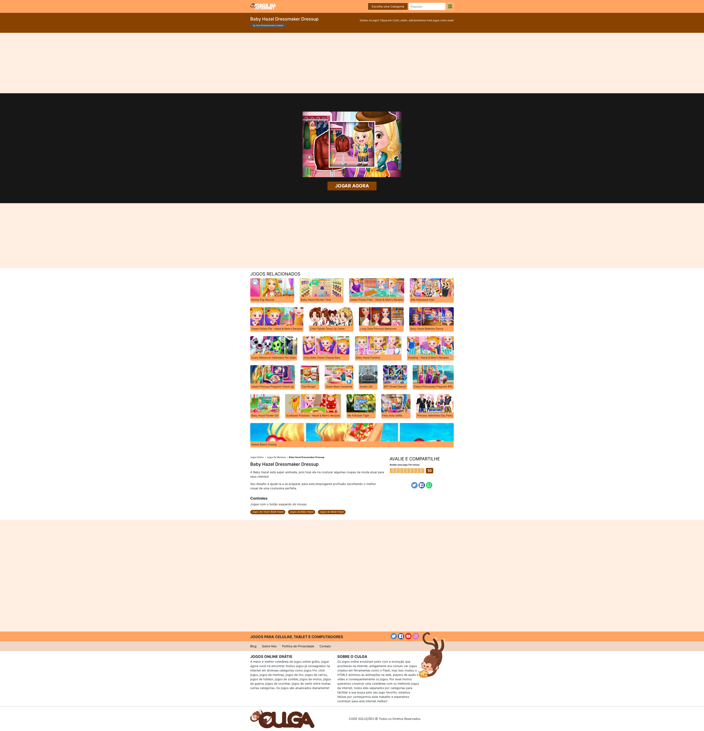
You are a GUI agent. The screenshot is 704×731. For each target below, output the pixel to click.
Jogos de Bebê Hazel (332, 511)
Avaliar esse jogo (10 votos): (405, 464)
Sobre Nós (269, 646)
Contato (325, 646)
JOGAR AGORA (352, 186)
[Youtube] (408, 636)
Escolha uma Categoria (388, 6)
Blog (253, 646)
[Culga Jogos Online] (282, 718)
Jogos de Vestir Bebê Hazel (268, 511)
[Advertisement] (352, 63)
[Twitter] (414, 485)
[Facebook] (422, 485)
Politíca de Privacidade (298, 646)
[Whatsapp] (429, 485)
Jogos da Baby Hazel (302, 511)
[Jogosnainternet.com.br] (263, 5)
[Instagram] (415, 636)
